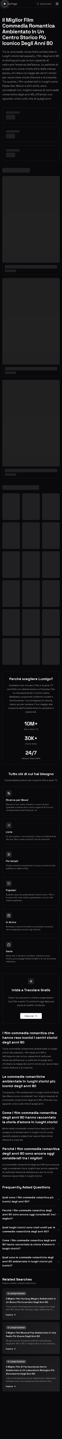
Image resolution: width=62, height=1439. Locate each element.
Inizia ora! (29, 1016)
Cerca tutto (45, 3)
